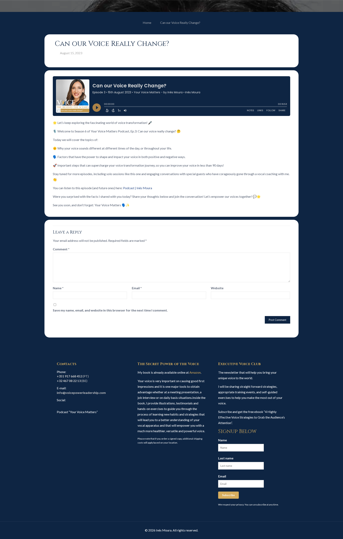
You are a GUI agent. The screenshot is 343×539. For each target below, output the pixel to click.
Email (137, 288)
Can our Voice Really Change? (180, 22)
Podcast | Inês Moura (137, 188)
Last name (225, 458)
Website (217, 288)
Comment (61, 249)
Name (58, 288)
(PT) (73, 376)
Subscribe (228, 495)
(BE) (72, 381)
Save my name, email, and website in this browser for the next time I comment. (110, 310)
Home (147, 22)
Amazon (195, 372)
